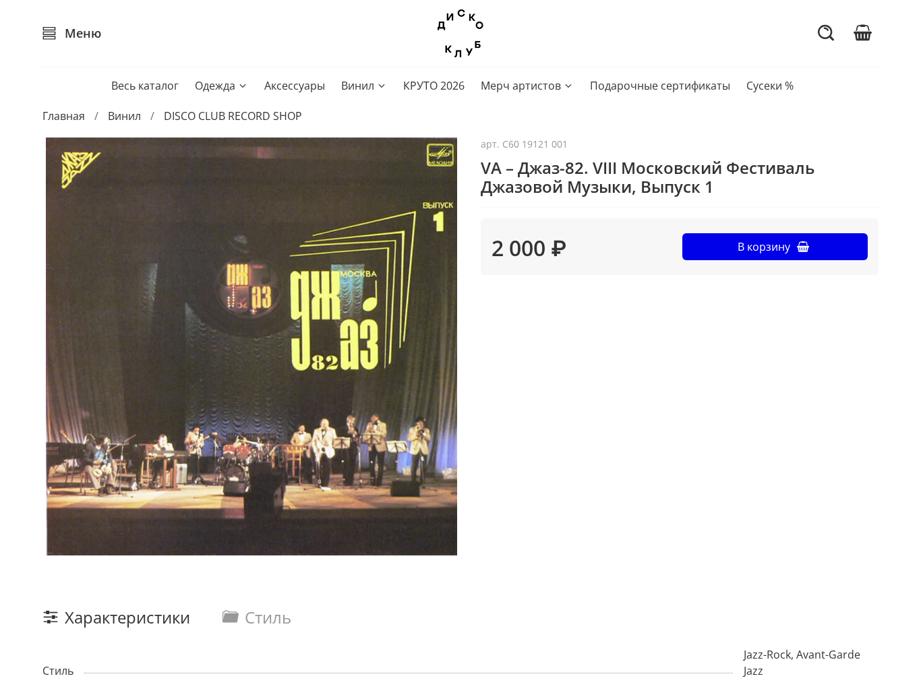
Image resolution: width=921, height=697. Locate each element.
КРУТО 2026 (434, 85)
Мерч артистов (521, 85)
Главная (63, 116)
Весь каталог (145, 85)
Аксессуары (294, 85)
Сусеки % (770, 85)
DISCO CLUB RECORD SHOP (233, 116)
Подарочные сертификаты (660, 85)
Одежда (215, 85)
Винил (357, 85)
